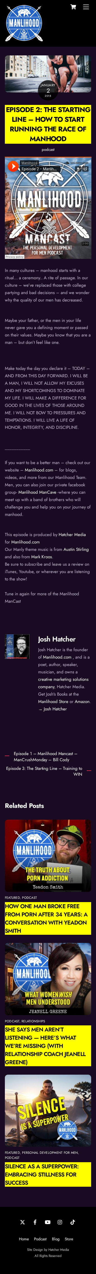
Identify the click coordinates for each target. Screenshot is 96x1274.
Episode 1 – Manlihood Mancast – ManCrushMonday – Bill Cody (45, 757)
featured (12, 897)
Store (69, 1239)
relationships (33, 1021)
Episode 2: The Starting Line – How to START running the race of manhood (48, 124)
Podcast (40, 1239)
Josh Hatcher (57, 639)
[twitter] (22, 1222)
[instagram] (60, 1222)
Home (24, 1239)
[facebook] (35, 1222)
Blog (56, 1239)
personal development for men (50, 1152)
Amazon (82, 701)
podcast (48, 149)
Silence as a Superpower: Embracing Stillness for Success (42, 1174)
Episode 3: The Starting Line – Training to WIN (44, 772)
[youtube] (47, 1222)
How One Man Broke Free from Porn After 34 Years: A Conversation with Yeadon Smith (46, 918)
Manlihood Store (53, 701)
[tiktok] (73, 1222)
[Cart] (73, 7)
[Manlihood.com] (24, 39)
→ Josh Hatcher (52, 709)
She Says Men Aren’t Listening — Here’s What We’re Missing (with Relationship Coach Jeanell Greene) (45, 1045)
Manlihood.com (57, 657)
